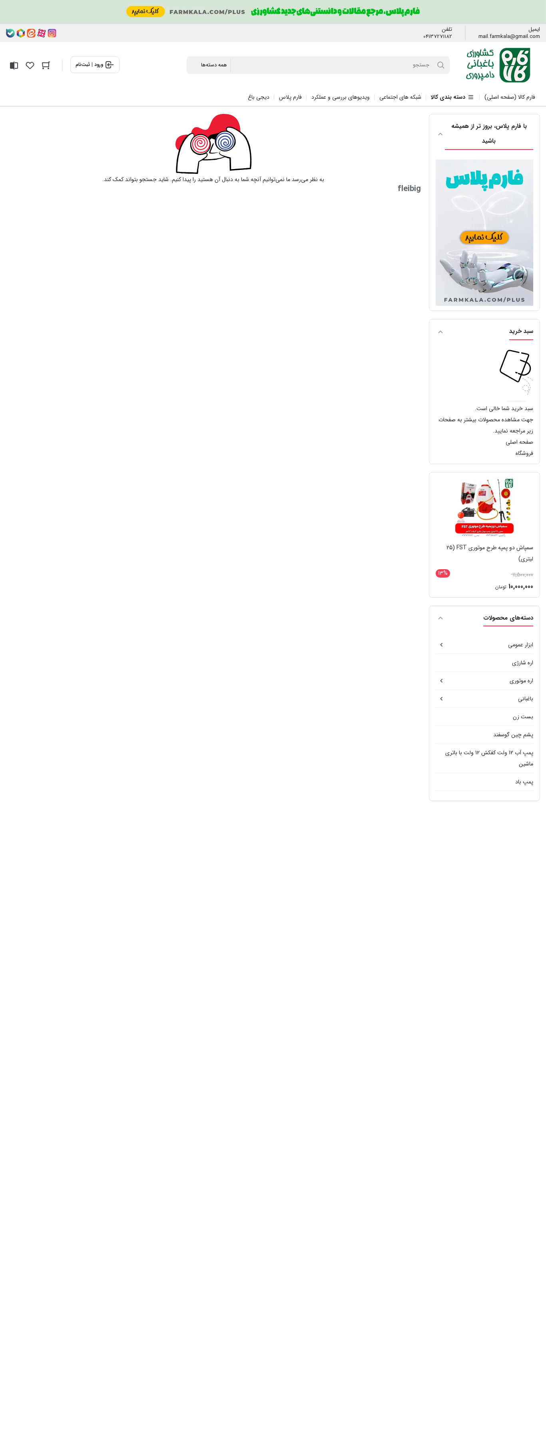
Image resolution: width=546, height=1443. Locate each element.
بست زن (523, 716)
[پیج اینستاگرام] (52, 33)
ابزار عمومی (520, 644)
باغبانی (525, 698)
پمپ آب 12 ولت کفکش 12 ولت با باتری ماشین (489, 758)
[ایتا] (31, 33)
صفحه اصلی (519, 442)
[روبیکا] (20, 33)
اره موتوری (521, 680)
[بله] (10, 33)
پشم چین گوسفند (513, 734)
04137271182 (437, 36)
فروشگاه (524, 453)
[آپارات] (41, 33)
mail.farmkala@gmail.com (509, 36)
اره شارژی (522, 662)
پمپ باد (524, 781)
